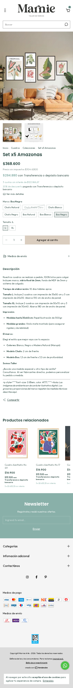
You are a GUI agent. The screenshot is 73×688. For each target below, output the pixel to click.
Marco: (12, 201)
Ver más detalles (15, 194)
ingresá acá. (58, 659)
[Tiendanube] (36, 668)
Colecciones (29, 148)
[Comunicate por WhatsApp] (65, 665)
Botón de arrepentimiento (36, 662)
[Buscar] (66, 24)
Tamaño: (8, 222)
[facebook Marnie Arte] (36, 577)
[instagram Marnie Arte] (27, 577)
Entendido (48, 680)
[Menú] (6, 10)
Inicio (5, 148)
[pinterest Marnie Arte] (45, 577)
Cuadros (15, 148)
